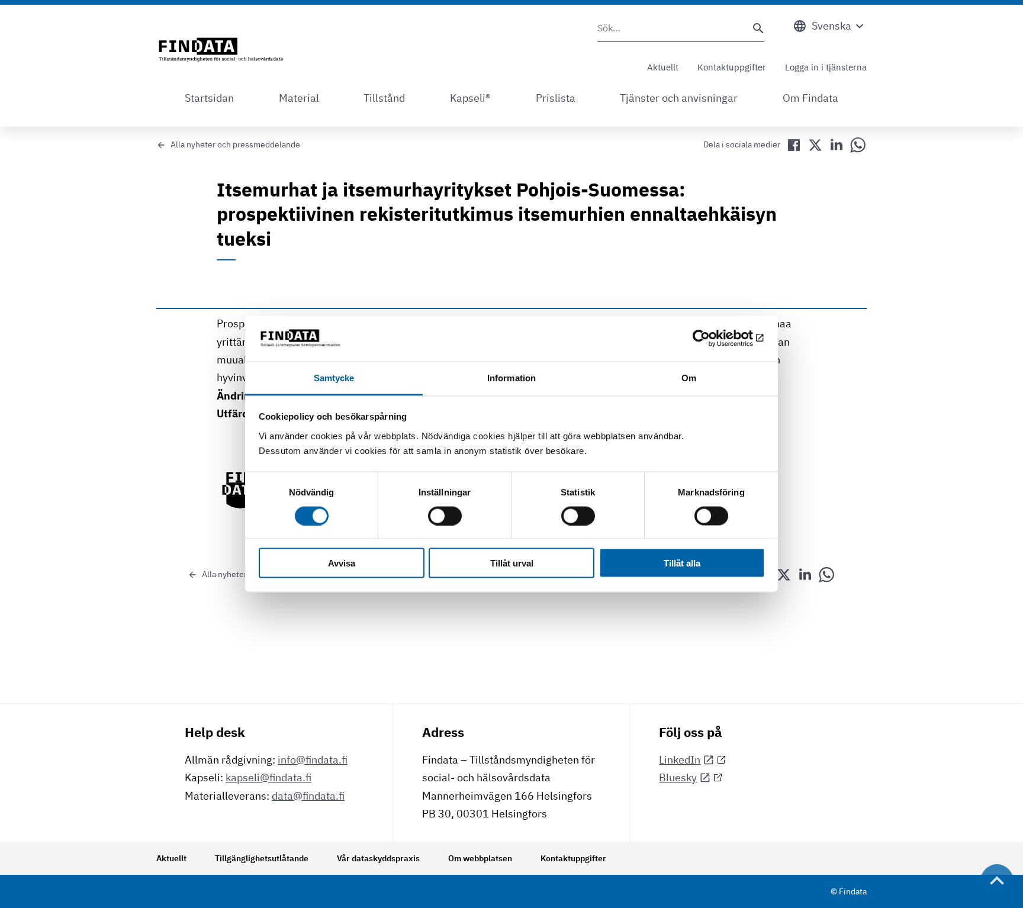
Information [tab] (511, 377)
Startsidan (209, 98)
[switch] (445, 515)
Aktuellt (662, 67)
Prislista (555, 98)
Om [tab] (688, 377)
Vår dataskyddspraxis (378, 858)
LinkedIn (679, 760)
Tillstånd (384, 98)
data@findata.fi (308, 796)
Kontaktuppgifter (731, 67)
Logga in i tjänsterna (826, 67)
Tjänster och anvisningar (679, 98)
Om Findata (810, 98)
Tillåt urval (511, 563)
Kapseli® (470, 98)
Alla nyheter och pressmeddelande (235, 144)
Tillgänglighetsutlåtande (261, 858)
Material (299, 98)
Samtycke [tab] (334, 377)
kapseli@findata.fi (268, 777)
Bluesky (678, 777)
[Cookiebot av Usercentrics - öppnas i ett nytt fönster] (713, 338)
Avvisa (341, 563)
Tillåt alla (682, 563)
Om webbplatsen (480, 858)
